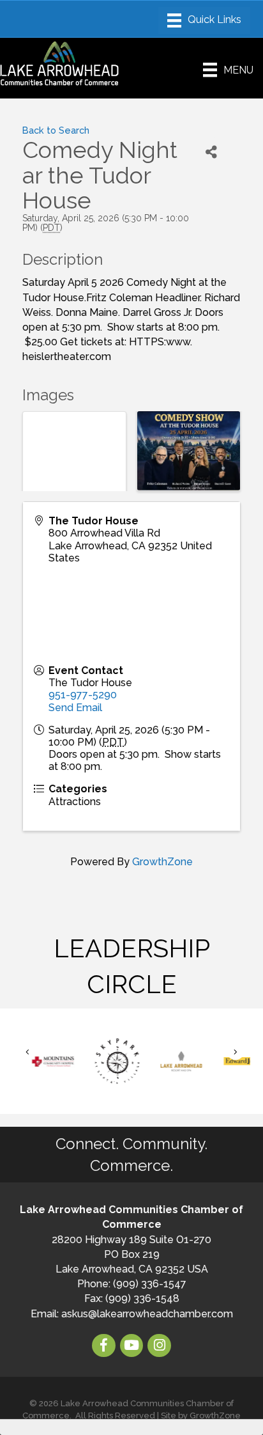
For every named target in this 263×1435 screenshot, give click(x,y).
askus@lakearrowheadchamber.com (147, 1314)
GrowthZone (162, 862)
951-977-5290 (83, 695)
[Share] (211, 151)
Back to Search (55, 130)
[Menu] (204, 20)
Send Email (75, 708)
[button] (27, 1052)
